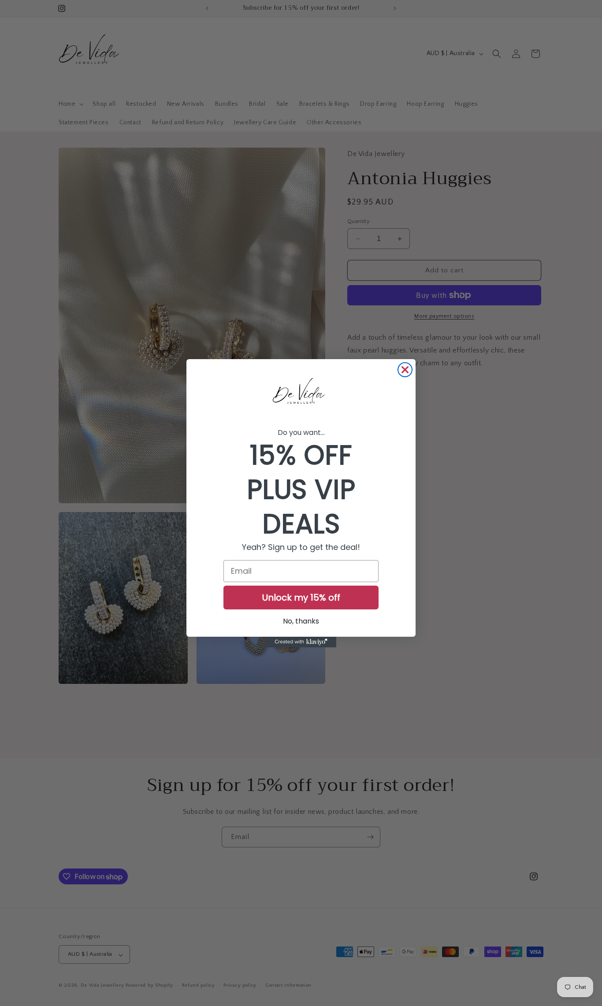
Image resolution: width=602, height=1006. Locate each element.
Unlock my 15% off (301, 597)
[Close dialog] (405, 370)
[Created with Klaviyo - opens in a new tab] (301, 642)
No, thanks (301, 621)
